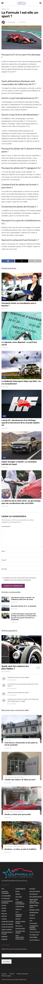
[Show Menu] (2, 3)
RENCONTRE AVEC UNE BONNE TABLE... (14, 777)
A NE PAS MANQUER (5, 892)
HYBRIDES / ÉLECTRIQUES (20, 903)
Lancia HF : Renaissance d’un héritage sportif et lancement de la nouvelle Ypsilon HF (21, 422)
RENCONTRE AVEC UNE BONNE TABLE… (35, 901)
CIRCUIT (4, 916)
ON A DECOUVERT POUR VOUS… (20, 937)
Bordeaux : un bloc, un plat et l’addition (20, 849)
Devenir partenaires (22, 973)
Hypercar (18, 909)
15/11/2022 (22, 22)
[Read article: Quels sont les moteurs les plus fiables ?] (22, 649)
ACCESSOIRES (6, 896)
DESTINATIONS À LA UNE (7, 933)
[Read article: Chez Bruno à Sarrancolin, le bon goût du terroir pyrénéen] (22, 729)
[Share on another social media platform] (35, 261)
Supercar (32, 918)
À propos (4, 973)
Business (4, 913)
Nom (4, 551)
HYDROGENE (20, 906)
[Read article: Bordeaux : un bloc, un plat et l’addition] (22, 835)
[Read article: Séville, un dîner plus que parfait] (22, 801)
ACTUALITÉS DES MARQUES (7, 902)
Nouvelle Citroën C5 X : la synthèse (23, 606)
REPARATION (34, 912)
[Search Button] (41, 3)
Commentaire (6, 526)
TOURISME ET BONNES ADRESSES (34, 927)
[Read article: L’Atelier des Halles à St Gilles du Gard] (22, 766)
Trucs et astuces (35, 932)
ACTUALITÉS (7, 740)
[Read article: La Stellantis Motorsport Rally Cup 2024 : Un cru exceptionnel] (22, 365)
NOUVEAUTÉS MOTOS (20, 932)
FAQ (8, 9)
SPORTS (32, 915)
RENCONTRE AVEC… (34, 906)
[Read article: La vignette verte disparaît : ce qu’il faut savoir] (22, 326)
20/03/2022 (8, 817)
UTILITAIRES (33, 937)
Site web (4, 569)
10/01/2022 (15, 602)
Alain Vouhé (11, 22)
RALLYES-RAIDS (35, 891)
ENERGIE (4, 936)
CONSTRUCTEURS (7, 921)
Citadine (4, 919)
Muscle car (19, 926)
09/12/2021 (8, 852)
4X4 (3, 889)
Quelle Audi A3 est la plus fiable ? (19, 677)
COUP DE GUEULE (7, 924)
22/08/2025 (8, 748)
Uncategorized (34, 934)
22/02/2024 (5, 506)
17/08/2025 (15, 622)
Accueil (3, 9)
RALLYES (32, 889)
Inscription (6, 961)
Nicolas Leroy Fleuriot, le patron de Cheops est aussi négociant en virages (23, 700)
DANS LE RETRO (7, 929)
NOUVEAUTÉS (20, 928)
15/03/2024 (5, 347)
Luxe (17, 912)
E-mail (4, 560)
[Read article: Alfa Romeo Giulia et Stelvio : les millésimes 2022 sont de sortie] (6, 599)
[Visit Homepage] (21, 3)
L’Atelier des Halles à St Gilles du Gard (19, 780)
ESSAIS (18, 894)
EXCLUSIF (19, 897)
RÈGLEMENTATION (36, 897)
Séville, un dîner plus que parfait (17, 814)
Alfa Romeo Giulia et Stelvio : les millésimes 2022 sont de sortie (22, 598)
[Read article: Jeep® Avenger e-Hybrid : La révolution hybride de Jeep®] (22, 445)
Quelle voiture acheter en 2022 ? (18, 692)
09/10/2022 (8, 782)
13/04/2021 (15, 608)
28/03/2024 (5, 308)
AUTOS (4, 905)
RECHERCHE (34, 894)
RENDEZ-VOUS (34, 910)
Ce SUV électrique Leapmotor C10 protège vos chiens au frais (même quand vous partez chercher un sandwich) (23, 617)
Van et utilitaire (34, 940)
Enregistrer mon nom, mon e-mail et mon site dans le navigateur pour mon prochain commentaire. (20, 579)
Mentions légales (6, 975)
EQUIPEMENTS (20, 889)
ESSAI (17, 891)
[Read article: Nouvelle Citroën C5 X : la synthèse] (6, 608)
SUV (31, 920)
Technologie (33, 923)
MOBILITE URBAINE (19, 915)
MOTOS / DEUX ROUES (20, 922)
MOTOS (18, 919)
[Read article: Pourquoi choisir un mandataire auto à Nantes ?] (22, 287)
